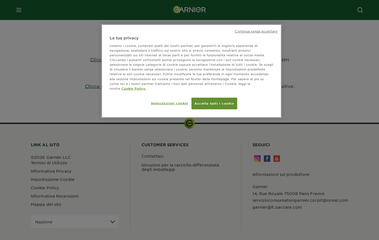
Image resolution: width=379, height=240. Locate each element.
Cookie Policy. (134, 88)
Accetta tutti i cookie (214, 103)
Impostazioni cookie (169, 103)
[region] (191, 71)
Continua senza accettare (256, 31)
